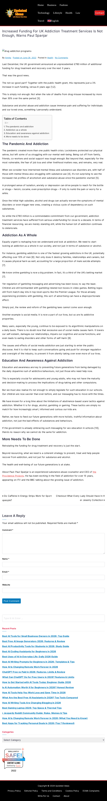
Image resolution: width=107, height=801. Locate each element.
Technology (44, 12)
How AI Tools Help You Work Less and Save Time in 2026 (34, 692)
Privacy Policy (14, 791)
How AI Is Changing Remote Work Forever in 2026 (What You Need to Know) (45, 718)
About (66, 796)
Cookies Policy (72, 791)
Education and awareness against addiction (27, 133)
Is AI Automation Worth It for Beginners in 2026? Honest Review (38, 687)
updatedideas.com (14, 759)
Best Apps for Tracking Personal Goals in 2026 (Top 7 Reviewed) (38, 723)
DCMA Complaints (91, 791)
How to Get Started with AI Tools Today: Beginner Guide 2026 (36, 682)
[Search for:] (53, 618)
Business (51, 5)
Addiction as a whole (16, 130)
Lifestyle (57, 12)
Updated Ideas (62, 786)
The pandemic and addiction (20, 126)
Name (5, 559)
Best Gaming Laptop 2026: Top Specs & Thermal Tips (32, 707)
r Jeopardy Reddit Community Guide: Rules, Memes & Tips (34, 713)
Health (68, 12)
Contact (99, 12)
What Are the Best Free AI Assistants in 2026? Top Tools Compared (40, 697)
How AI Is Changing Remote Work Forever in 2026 (30, 667)
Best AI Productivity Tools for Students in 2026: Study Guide (35, 646)
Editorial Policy (31, 791)
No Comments (61, 57)
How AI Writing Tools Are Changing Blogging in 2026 (31, 702)
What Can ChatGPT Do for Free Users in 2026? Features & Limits (38, 677)
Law (78, 12)
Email (5, 572)
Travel (41, 20)
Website (6, 585)
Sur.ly (18, 766)
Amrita (8, 57)
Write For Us (43, 796)
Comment (7, 530)
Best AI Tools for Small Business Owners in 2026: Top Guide (35, 636)
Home (41, 5)
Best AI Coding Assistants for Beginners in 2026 (29, 651)
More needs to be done (17, 136)
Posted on (24, 57)
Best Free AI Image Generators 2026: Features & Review (33, 641)
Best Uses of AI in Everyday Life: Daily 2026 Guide (30, 656)
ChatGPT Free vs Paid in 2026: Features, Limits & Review (33, 672)
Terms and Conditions (52, 791)
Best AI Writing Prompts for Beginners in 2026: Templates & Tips (38, 661)
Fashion (64, 5)
